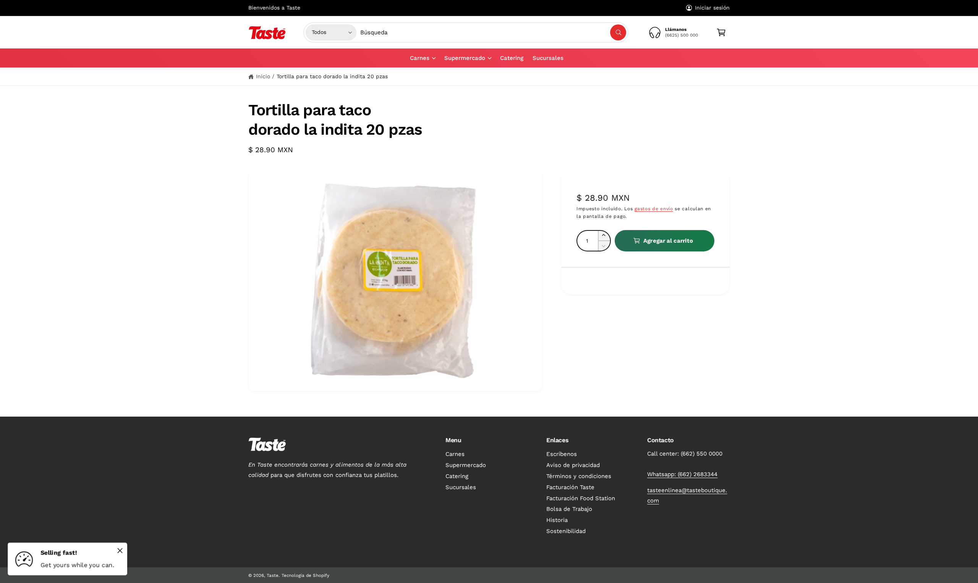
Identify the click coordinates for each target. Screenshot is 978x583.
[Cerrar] (120, 550)
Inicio (263, 76)
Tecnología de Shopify (305, 575)
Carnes (419, 58)
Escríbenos (561, 454)
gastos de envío (654, 208)
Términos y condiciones (578, 476)
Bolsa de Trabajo (569, 509)
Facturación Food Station (580, 498)
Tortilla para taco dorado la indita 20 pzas (332, 76)
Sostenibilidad (566, 531)
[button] (422, 58)
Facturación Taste (570, 487)
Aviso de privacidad (573, 465)
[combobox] (493, 32)
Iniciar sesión (712, 8)
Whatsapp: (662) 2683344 (682, 474)
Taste (273, 575)
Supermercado (464, 58)
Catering (456, 476)
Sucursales (460, 487)
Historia (557, 520)
